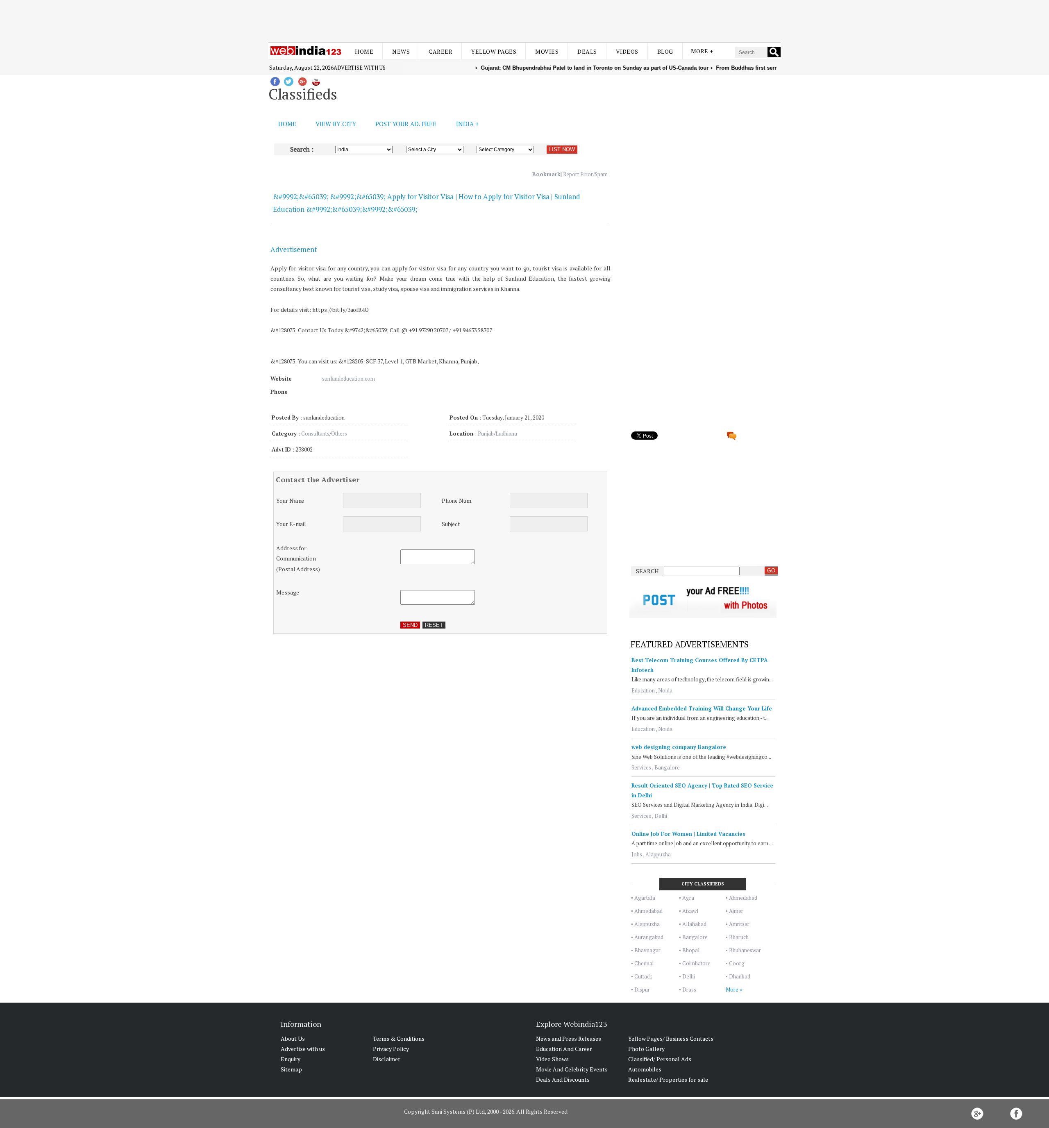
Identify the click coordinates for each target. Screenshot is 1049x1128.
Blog (665, 51)
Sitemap (291, 1069)
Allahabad (694, 924)
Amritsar (739, 924)
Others (339, 433)
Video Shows (552, 1059)
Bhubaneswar (745, 950)
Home (364, 51)
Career (440, 51)
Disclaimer (386, 1059)
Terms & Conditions (399, 1038)
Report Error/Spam (585, 174)
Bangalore (667, 767)
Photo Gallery (646, 1049)
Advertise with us (360, 67)
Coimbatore (696, 963)
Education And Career (564, 1049)
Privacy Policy (391, 1049)
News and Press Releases (568, 1038)
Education (643, 690)
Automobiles (644, 1069)
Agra (688, 897)
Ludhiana (506, 433)
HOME (287, 124)
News (401, 51)
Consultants (315, 433)
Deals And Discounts (563, 1079)
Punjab (486, 433)
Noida (665, 690)
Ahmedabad (743, 897)
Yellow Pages (493, 51)
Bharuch (739, 937)
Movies (547, 51)
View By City (336, 124)
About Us (293, 1038)
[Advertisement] (524, 19)
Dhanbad (739, 976)
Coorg (737, 963)
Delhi (660, 815)
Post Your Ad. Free (405, 124)
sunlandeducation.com (348, 378)
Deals (587, 51)
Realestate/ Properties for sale (668, 1079)
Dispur (642, 989)
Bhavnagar (647, 950)
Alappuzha (658, 854)
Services (641, 767)
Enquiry (290, 1059)
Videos (627, 51)
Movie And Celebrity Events (572, 1069)
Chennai (644, 963)
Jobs (636, 854)
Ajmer (736, 911)
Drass (689, 989)
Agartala (644, 897)
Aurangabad (648, 937)
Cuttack (643, 976)
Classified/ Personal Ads (659, 1059)
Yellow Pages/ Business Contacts (670, 1038)
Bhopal (690, 950)
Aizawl (690, 911)
